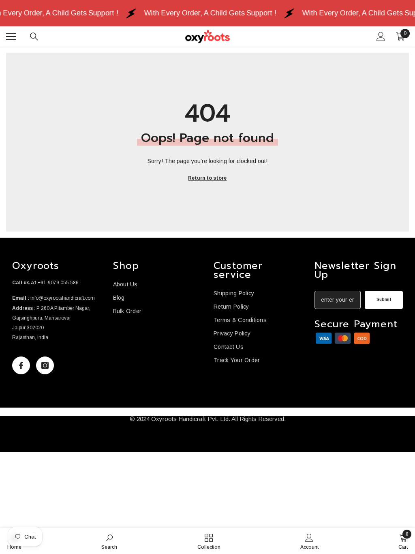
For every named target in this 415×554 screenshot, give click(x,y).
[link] (342, 338)
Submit (383, 299)
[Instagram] (45, 365)
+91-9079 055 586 (58, 283)
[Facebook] (21, 365)
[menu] (11, 36)
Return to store (207, 178)
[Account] (380, 36)
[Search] (34, 36)
